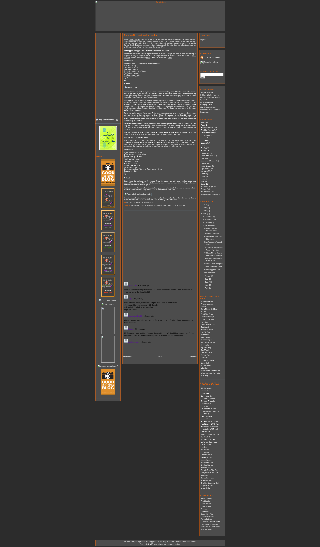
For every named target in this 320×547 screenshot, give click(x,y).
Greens (203, 163)
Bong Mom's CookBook (209, 309)
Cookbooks (205, 138)
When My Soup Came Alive (211, 373)
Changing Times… (207, 105)
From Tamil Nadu (160, 206)
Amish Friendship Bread (213, 267)
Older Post (193, 356)
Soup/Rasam (205, 192)
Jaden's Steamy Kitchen (210, 434)
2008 (205, 211)
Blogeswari (205, 511)
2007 (205, 214)
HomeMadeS (205, 432)
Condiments (205, 135)
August (208, 276)
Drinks (203, 145)
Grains (203, 158)
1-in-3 (203, 122)
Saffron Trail (205, 355)
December (209, 216)
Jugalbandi (205, 327)
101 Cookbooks (206, 388)
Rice (202, 181)
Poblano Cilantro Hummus (209, 95)
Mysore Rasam (209, 273)
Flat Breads (205, 153)
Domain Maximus (207, 516)
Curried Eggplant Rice (212, 270)
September (209, 225)
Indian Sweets (206, 166)
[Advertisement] (106, 75)
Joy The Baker (206, 437)
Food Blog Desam (207, 314)
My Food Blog (206, 348)
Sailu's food (205, 358)
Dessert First (205, 419)
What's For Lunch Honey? (210, 371)
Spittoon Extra (206, 468)
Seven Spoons (206, 457)
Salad (203, 184)
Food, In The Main (207, 319)
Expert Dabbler (206, 519)
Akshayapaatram (207, 304)
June (207, 282)
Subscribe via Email (211, 62)
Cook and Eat (206, 404)
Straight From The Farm (209, 470)
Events (203, 151)
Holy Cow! (204, 322)
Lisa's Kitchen (206, 444)
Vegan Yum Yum (207, 485)
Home (160, 356)
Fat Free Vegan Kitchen (209, 421)
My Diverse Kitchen (208, 342)
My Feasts (205, 345)
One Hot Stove (206, 353)
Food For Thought (207, 317)
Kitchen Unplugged (208, 439)
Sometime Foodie (207, 360)
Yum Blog (204, 376)
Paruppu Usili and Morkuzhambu (140, 35)
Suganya (203, 40)
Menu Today (205, 337)
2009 (205, 208)
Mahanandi (205, 335)
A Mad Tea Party (207, 301)
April (207, 288)
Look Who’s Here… (207, 102)
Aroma (203, 307)
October (208, 222)
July (206, 279)
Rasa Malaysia (206, 455)
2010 (205, 205)
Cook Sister (205, 406)
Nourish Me (205, 450)
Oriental (204, 174)
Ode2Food (204, 350)
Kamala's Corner (207, 330)
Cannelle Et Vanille (208, 398)
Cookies (204, 140)
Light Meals (205, 169)
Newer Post (127, 356)
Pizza (203, 179)
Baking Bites (205, 391)
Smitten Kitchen (207, 462)
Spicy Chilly (205, 363)
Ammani (204, 509)
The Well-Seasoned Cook (210, 483)
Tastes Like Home (207, 478)
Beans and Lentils (138, 206)
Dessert (204, 143)
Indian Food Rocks (208, 324)
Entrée (150, 206)
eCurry (203, 312)
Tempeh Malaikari (206, 93)
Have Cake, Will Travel (209, 427)
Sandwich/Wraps (207, 186)
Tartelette (204, 475)
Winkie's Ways (206, 529)
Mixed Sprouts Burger (208, 107)
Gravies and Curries (176, 206)
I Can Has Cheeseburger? (210, 522)
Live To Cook (205, 332)
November (209, 219)
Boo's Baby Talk (207, 514)
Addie (203, 125)
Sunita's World (206, 365)
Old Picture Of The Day (209, 524)
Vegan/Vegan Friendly (209, 194)
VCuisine (204, 368)
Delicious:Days (206, 416)
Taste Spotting (206, 499)
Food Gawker (206, 501)
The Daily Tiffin (206, 480)
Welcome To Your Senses (210, 527)
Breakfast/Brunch (207, 130)
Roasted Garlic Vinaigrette (213, 264)
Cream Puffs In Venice (209, 409)
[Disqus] (160, 246)
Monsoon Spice (206, 340)
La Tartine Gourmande (209, 442)
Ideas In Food (206, 504)
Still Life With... (206, 506)
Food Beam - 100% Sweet (210, 424)
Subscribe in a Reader (212, 57)
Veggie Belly (205, 488)
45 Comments (149, 203)
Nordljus (204, 447)
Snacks (203, 189)
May (207, 285)
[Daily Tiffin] (108, 149)
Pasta (203, 176)
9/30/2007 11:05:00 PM (134, 203)
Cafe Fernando (206, 396)
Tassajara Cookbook (211, 234)
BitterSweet (205, 393)
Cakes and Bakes (207, 133)
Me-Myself (205, 171)
